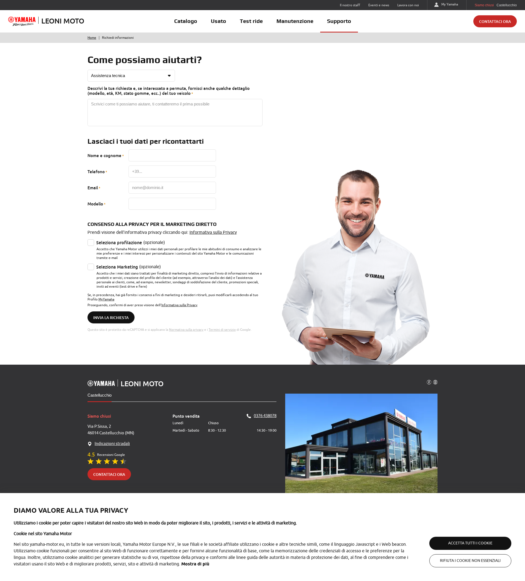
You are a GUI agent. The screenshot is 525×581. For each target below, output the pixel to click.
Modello (95, 203)
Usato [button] (218, 21)
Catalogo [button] (185, 21)
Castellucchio (100, 395)
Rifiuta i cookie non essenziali (470, 560)
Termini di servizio (222, 330)
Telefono (96, 171)
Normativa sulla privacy (186, 330)
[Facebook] (429, 382)
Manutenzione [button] (294, 21)
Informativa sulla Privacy (213, 232)
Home (92, 38)
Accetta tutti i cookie (470, 543)
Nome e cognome (104, 155)
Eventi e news (378, 5)
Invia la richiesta (111, 317)
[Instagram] (435, 382)
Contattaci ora (495, 21)
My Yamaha (449, 4)
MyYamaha (106, 299)
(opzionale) (130, 242)
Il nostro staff (350, 5)
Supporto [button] (339, 21)
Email (93, 187)
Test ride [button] (251, 21)
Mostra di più (195, 564)
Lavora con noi (408, 5)
